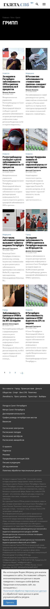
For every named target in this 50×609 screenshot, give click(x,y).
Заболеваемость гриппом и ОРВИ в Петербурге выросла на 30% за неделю (13, 317)
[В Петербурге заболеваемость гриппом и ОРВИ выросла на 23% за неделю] (36, 296)
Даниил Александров (34, 251)
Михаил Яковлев (9, 92)
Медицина (30, 73)
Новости (6, 73)
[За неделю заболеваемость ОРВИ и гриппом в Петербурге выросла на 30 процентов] (36, 220)
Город (28, 234)
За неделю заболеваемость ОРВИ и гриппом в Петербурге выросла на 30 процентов (36, 242)
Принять (10, 602)
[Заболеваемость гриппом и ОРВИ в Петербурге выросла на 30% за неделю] (13, 296)
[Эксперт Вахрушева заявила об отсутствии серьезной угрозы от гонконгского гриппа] (36, 139)
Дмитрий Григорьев (33, 170)
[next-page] (21, 373)
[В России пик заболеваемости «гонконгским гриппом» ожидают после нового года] (36, 59)
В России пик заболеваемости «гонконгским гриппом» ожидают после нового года (36, 81)
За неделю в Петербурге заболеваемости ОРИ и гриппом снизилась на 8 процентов (11, 83)
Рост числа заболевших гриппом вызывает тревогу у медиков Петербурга (13, 241)
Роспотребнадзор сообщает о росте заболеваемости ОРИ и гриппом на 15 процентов (13, 162)
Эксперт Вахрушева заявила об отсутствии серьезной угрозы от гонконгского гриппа (36, 162)
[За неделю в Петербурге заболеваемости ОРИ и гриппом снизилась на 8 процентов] (13, 59)
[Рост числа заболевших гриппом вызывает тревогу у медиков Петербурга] (13, 220)
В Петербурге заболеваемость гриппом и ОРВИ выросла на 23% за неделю (35, 318)
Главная (6, 17)
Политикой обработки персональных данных (25, 590)
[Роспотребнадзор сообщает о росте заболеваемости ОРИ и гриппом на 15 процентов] (13, 139)
